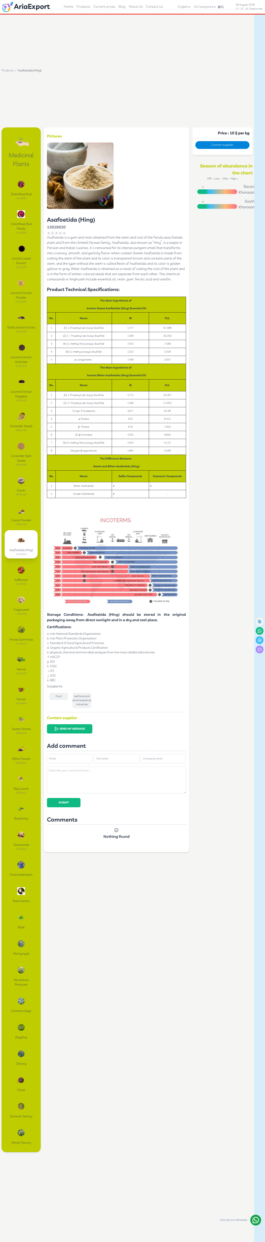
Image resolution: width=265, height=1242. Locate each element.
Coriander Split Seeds (21, 458)
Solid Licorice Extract (21, 327)
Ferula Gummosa (21, 639)
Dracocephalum (21, 875)
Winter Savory (21, 1143)
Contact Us (154, 6)
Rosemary (21, 818)
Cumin (21, 490)
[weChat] (259, 649)
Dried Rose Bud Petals (21, 226)
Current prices (104, 6)
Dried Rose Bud (21, 194)
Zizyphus (21, 1037)
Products (83, 6)
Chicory (21, 1064)
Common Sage (21, 1011)
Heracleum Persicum (21, 982)
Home (68, 6)
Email (52, 759)
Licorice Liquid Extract (21, 260)
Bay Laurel (21, 789)
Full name (102, 759)
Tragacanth (21, 610)
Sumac (21, 699)
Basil (21, 927)
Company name (152, 759)
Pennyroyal (21, 954)
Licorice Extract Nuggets (21, 394)
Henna (21, 669)
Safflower (21, 580)
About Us (136, 6)
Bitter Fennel (21, 759)
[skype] (259, 621)
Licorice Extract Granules (21, 359)
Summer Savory (21, 1116)
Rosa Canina (21, 901)
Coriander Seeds (21, 426)
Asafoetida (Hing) (21, 550)
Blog (122, 6)
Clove (21, 1090)
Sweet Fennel (21, 729)
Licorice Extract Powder (21, 295)
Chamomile (21, 845)
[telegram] (259, 640)
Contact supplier (222, 145)
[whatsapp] (259, 631)
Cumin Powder (21, 520)
